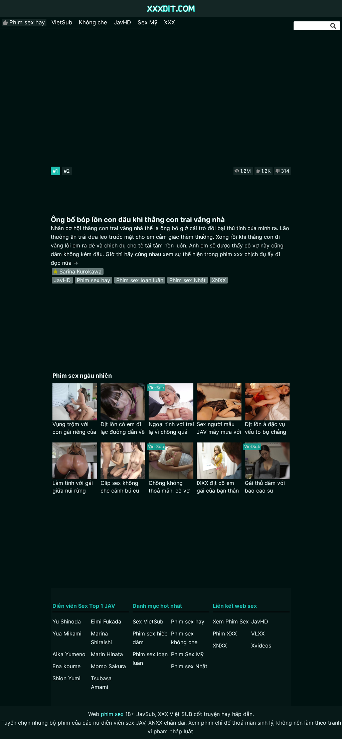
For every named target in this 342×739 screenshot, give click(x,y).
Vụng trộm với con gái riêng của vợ (74, 428)
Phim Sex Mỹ (187, 654)
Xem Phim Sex (231, 621)
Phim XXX (225, 633)
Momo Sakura (108, 666)
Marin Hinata (107, 654)
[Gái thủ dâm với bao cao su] (267, 461)
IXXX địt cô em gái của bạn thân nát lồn (218, 487)
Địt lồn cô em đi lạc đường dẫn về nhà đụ (123, 428)
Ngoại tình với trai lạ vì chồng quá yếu (171, 428)
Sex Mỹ (147, 22)
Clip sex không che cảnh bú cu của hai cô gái (120, 487)
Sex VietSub (148, 621)
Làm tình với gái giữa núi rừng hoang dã (72, 487)
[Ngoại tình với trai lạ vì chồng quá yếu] (171, 401)
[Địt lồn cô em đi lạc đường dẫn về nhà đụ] (123, 401)
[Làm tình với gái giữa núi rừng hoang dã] (75, 461)
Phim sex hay (27, 22)
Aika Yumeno (69, 654)
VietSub (61, 22)
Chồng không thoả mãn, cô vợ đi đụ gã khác (169, 487)
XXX (169, 22)
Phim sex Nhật (187, 280)
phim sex (112, 714)
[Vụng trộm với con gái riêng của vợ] (75, 401)
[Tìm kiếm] (333, 26)
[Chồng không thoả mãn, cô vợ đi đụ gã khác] (171, 461)
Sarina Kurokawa (80, 271)
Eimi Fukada (106, 621)
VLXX (258, 633)
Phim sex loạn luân (139, 280)
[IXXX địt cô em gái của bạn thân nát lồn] (219, 461)
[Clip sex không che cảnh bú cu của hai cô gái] (123, 461)
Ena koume (66, 666)
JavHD (122, 22)
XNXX (219, 280)
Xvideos (261, 645)
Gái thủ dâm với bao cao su (265, 487)
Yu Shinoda (66, 621)
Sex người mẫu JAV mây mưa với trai (219, 428)
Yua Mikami (66, 633)
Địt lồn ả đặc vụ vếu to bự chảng (265, 428)
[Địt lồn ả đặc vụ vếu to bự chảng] (267, 401)
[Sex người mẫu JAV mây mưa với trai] (219, 401)
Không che (93, 22)
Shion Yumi (66, 678)
